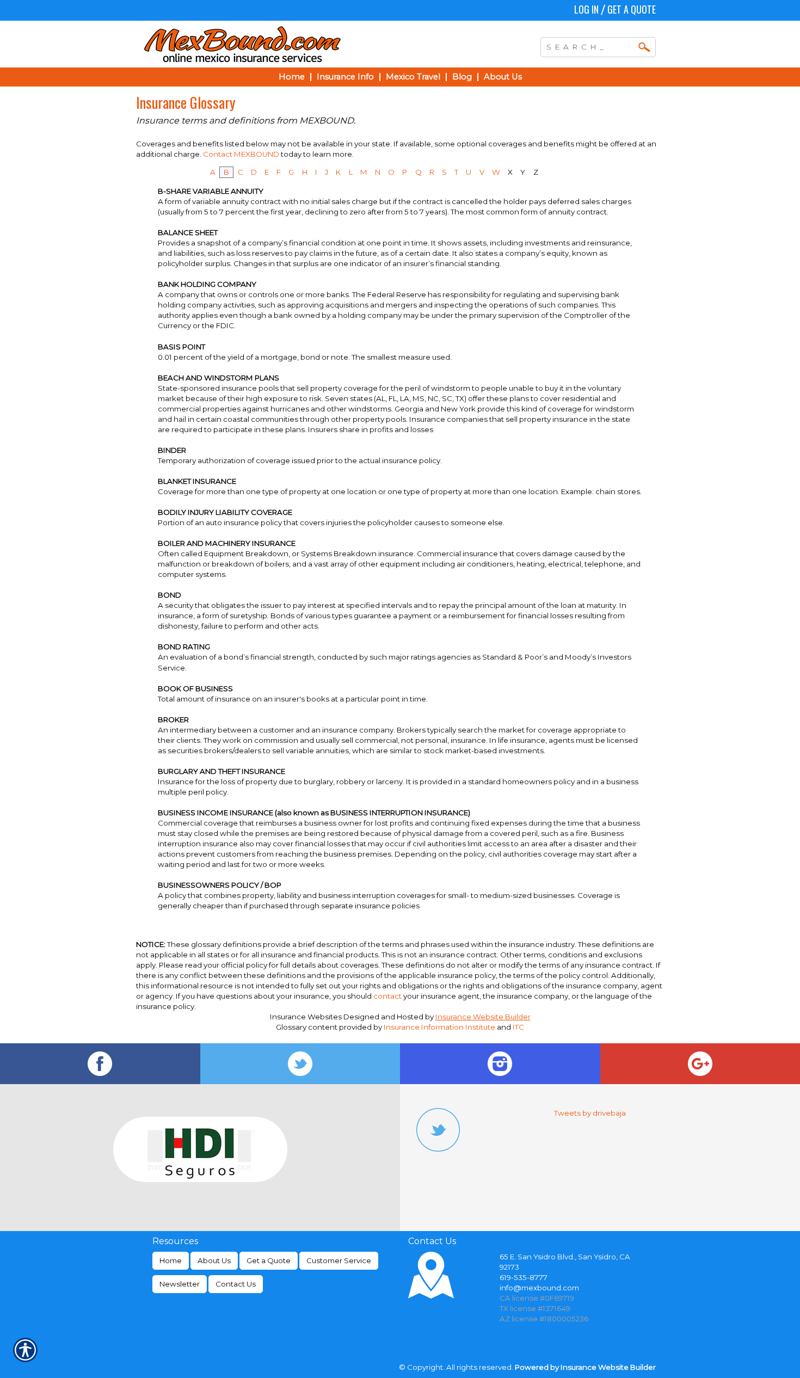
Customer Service (338, 1260)
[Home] (290, 44)
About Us (214, 1260)
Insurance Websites (306, 1016)
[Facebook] (100, 1063)
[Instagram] (500, 1063)
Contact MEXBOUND (241, 154)
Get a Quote (631, 9)
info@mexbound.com (539, 1287)
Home (170, 1260)
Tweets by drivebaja (590, 1113)
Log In (586, 9)
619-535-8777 (523, 1277)
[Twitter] (300, 1063)
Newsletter (179, 1283)
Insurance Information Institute (439, 1027)
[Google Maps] (700, 1063)
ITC (518, 1027)
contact (387, 996)
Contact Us (236, 1283)
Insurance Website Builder (483, 1016)
